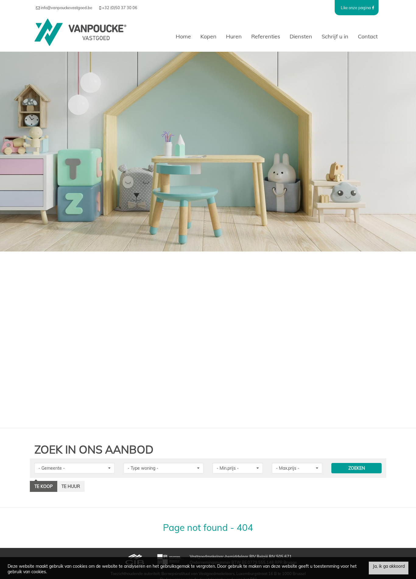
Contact (368, 36)
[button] (74, 468)
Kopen (208, 36)
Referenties (265, 36)
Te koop (43, 486)
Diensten (301, 36)
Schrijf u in (335, 36)
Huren (234, 36)
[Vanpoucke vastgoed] (80, 36)
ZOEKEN (356, 468)
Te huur (71, 486)
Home (183, 36)
